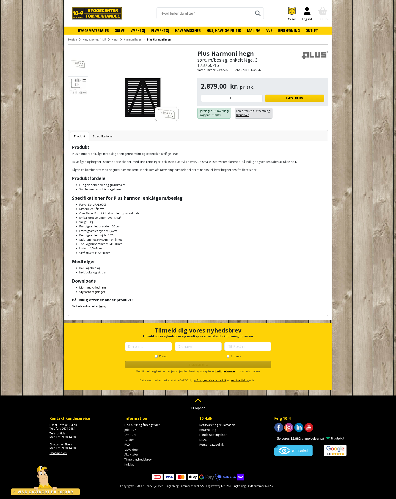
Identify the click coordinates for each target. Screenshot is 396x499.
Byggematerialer (93, 30)
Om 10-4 (130, 435)
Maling (253, 30)
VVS (269, 30)
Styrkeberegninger (92, 292)
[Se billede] (78, 64)
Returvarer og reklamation (217, 425)
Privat (163, 356)
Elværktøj (160, 30)
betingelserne (225, 371)
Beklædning (289, 30)
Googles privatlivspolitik (211, 380)
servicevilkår (239, 380)
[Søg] (258, 13)
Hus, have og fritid (224, 30)
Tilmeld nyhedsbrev (137, 459)
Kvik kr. (129, 464)
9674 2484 (68, 428)
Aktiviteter (131, 454)
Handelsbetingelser (213, 435)
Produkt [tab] (79, 136)
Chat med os (58, 453)
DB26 (202, 440)
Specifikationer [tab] (103, 136)
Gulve (120, 30)
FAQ (127, 444)
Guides (129, 440)
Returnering (207, 430)
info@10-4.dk (68, 425)
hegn (102, 306)
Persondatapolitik (211, 444)
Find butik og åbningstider (142, 425)
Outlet (311, 30)
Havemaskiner (188, 30)
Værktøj (138, 30)
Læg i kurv (294, 98)
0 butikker (242, 115)
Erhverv (236, 356)
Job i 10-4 (130, 430)
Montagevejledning (92, 287)
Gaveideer (131, 449)
